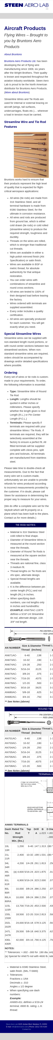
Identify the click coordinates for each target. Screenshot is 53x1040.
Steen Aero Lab (12, 1024)
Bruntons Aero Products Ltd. (20, 61)
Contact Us (26, 1029)
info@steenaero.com (20, 1027)
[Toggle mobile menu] (47, 8)
